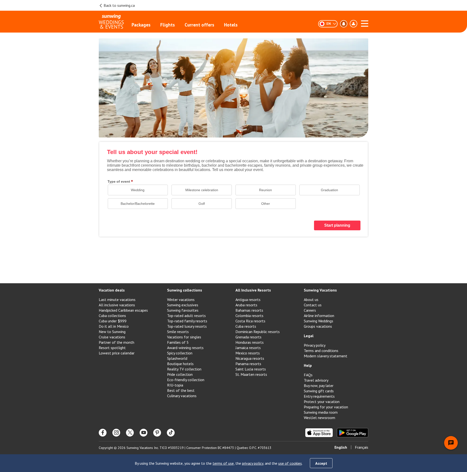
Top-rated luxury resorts (187, 326)
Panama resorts (248, 363)
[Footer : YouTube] (143, 433)
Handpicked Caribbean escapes (123, 310)
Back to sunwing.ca (119, 5)
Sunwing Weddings (318, 320)
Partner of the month (116, 342)
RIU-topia (175, 385)
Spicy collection (179, 353)
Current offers (199, 25)
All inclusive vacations (117, 304)
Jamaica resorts (248, 347)
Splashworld (177, 358)
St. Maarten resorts (251, 374)
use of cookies (290, 463)
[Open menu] (364, 22)
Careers (310, 310)
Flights (167, 25)
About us (311, 299)
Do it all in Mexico (114, 326)
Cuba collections (112, 315)
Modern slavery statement (325, 355)
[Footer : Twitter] (130, 433)
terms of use (223, 463)
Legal (309, 335)
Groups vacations (318, 326)
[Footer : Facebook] (103, 433)
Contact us (313, 304)
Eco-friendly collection (185, 379)
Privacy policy (314, 345)
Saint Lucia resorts (250, 369)
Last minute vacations (117, 299)
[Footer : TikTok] (171, 433)
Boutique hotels (180, 363)
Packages (141, 25)
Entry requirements (319, 396)
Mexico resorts (247, 353)
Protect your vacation (322, 401)
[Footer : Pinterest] (157, 433)
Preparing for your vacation (326, 406)
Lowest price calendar (117, 353)
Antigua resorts (247, 299)
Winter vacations (181, 299)
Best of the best (181, 390)
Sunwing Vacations (320, 290)
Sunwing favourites (182, 310)
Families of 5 (178, 342)
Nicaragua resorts (249, 358)
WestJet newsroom (319, 417)
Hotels (231, 25)
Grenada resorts (248, 337)
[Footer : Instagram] (116, 433)
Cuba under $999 (112, 320)
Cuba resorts (245, 326)
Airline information (319, 315)
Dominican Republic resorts (257, 331)
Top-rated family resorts (187, 320)
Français (361, 447)
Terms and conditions (321, 350)
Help (308, 365)
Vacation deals (112, 290)
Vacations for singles (184, 337)
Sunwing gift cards (319, 390)
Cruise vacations (112, 337)
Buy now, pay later (318, 385)
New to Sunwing (112, 331)
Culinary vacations (182, 395)
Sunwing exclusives (182, 304)
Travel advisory (316, 380)
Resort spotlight (112, 347)
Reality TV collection (184, 369)
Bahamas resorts (249, 310)
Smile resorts (178, 331)
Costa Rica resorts (250, 320)
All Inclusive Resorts (253, 290)
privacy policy (252, 463)
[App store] (319, 432)
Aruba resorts (246, 304)
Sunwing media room (321, 412)
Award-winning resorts (185, 347)
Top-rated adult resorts (186, 315)
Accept (321, 463)
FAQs (308, 374)
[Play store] (352, 432)
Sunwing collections (184, 290)
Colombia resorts (249, 315)
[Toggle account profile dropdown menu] (353, 23)
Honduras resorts (249, 342)
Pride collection (180, 374)
